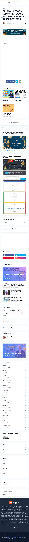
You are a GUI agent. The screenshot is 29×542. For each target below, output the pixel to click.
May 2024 (14, 395)
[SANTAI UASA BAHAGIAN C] (8, 94)
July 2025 (14, 370)
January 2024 (14, 405)
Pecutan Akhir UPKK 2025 (19, 99)
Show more (9, 338)
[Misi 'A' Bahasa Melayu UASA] (8, 108)
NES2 (22, 313)
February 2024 (14, 402)
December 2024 (14, 380)
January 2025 (14, 377)
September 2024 (14, 387)
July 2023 (14, 412)
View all (23, 87)
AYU (5, 310)
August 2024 (14, 390)
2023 (14, 452)
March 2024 (14, 400)
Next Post (24, 127)
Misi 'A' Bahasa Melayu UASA (7, 114)
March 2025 (14, 375)
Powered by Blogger (9, 327)
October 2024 (14, 385)
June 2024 (14, 392)
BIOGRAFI (5, 485)
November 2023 (14, 410)
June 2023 (14, 415)
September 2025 (14, 367)
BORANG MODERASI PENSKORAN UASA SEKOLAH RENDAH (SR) (17, 284)
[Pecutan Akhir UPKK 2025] (20, 94)
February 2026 (14, 362)
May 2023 (14, 417)
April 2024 (14, 397)
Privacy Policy (16, 535)
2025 (14, 447)
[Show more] (23, 81)
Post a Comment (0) (14, 122)
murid (15, 313)
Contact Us (24, 535)
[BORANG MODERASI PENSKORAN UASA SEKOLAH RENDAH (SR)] (6, 285)
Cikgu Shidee (6, 322)
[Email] (20, 81)
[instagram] (17, 528)
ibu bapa (6, 313)
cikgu (13, 310)
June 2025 (14, 372)
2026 (14, 444)
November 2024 (14, 382)
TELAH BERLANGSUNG (9, 150)
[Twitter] (16, 81)
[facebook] (11, 528)
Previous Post (5, 127)
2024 (14, 449)
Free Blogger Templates (15, 538)
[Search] (9, 2)
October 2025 (14, 365)
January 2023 (14, 427)
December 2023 (14, 407)
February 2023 (14, 425)
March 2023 (14, 422)
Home (4, 494)
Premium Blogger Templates (14, 537)
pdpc (5, 315)
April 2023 (14, 420)
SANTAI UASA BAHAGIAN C (6, 99)
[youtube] (14, 528)
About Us (9, 535)
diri (20, 310)
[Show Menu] (2, 18)
